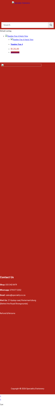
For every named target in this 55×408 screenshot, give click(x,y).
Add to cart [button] (15, 52)
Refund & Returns (8, 313)
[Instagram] (13, 10)
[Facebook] (6, 10)
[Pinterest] (21, 10)
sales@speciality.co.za (15, 295)
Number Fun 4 (17, 44)
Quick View (23, 36)
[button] (27, 18)
